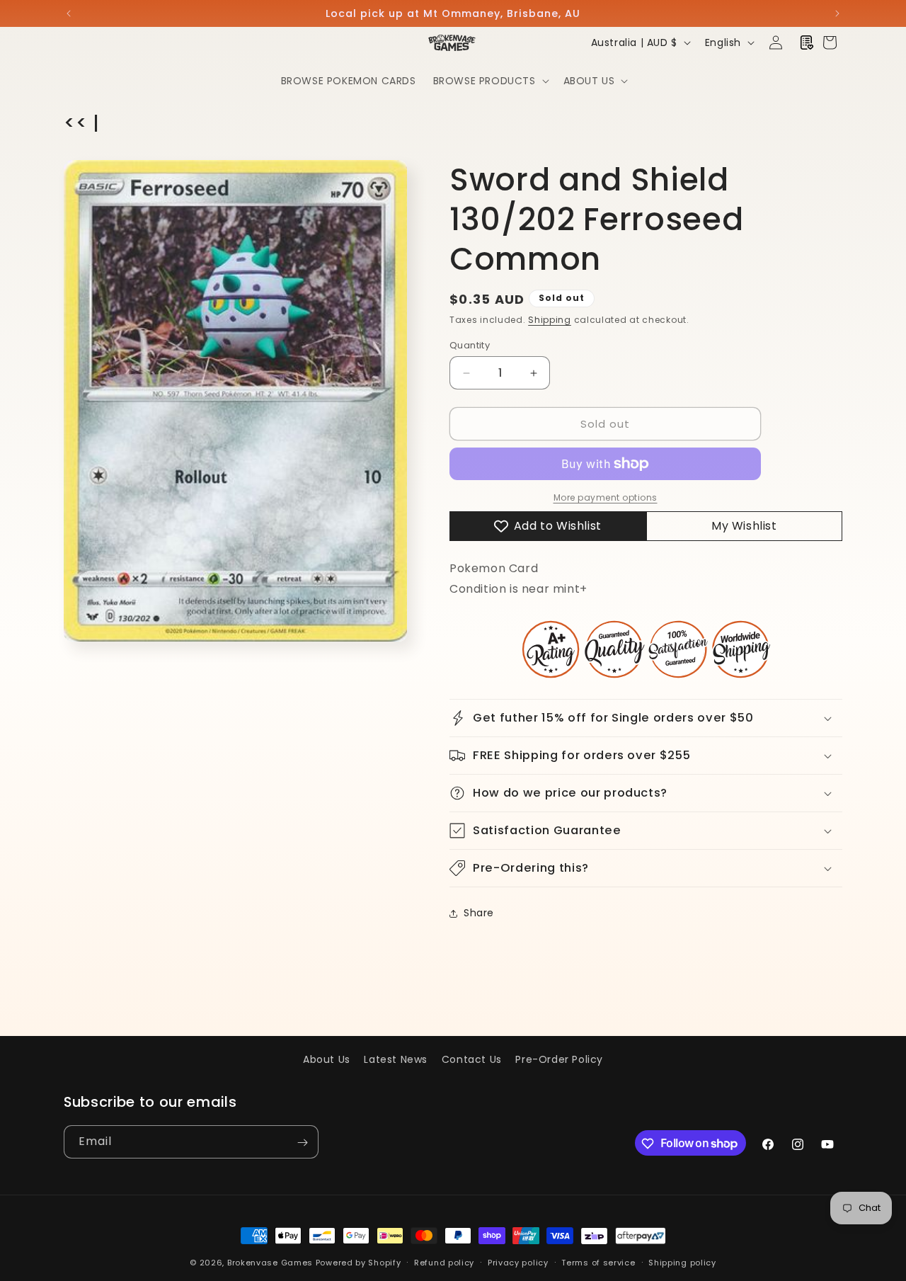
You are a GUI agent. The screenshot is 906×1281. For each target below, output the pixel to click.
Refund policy (444, 1262)
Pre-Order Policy (559, 1059)
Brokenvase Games (270, 1262)
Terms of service (598, 1262)
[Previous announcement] (68, 13)
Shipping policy (682, 1262)
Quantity (469, 345)
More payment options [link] (606, 497)
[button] (490, 81)
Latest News (396, 1059)
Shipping (549, 320)
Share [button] (479, 913)
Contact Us (472, 1059)
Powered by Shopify (358, 1262)
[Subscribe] (302, 1142)
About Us (326, 1059)
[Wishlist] (806, 42)
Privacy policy (518, 1262)
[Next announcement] (837, 13)
